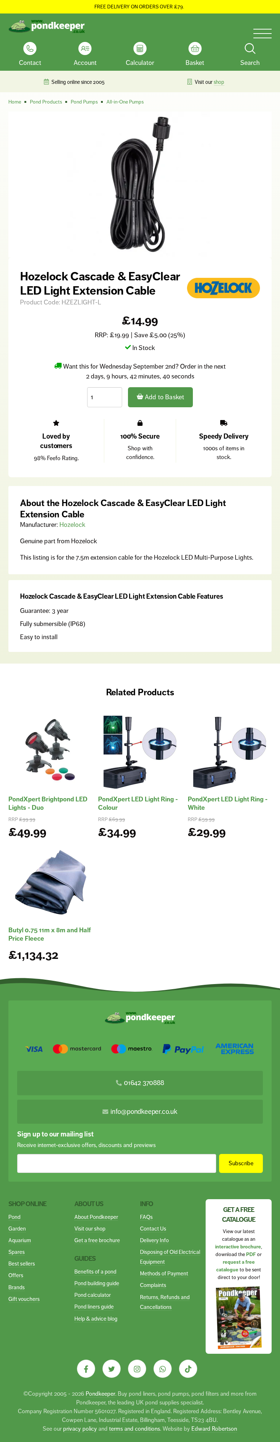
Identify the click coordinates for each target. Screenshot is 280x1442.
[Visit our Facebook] (86, 1369)
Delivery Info (154, 1240)
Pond (14, 1217)
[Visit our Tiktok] (188, 1369)
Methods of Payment (164, 1273)
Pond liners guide (94, 1306)
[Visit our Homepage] (46, 26)
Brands (16, 1287)
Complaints (153, 1285)
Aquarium (19, 1240)
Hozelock (72, 524)
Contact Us (153, 1228)
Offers (15, 1275)
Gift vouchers (24, 1299)
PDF (251, 1254)
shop (219, 82)
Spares (16, 1252)
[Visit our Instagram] (137, 1369)
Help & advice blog (95, 1318)
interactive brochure (238, 1247)
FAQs (146, 1217)
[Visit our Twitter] (111, 1369)
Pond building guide (96, 1283)
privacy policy (80, 1428)
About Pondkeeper (96, 1217)
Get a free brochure (97, 1240)
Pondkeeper (100, 1393)
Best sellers (21, 1263)
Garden (17, 1228)
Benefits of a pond (95, 1271)
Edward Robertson (214, 1428)
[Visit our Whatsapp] (162, 1369)
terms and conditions (134, 1428)
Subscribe (241, 1163)
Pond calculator (92, 1295)
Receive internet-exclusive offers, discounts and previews (86, 1145)
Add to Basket (163, 397)
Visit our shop (89, 1228)
